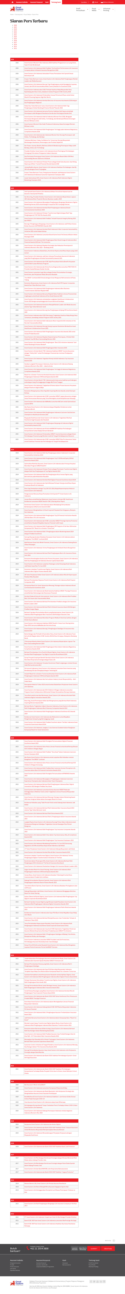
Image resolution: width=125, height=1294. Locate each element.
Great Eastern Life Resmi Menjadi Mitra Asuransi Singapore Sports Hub (46, 1187)
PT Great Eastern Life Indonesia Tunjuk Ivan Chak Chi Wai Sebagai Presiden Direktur (50, 1217)
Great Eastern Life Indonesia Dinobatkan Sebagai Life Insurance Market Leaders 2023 (50, 866)
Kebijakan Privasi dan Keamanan (38, 1281)
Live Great (13, 1268)
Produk (12, 1265)
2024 (15, 29)
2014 (15, 44)
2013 (15, 46)
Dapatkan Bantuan (15, 1270)
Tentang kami (19, 14)
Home (12, 14)
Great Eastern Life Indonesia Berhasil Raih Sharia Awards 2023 (43, 813)
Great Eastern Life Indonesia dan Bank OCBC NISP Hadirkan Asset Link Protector (49, 1146)
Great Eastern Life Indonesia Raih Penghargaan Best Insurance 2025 (45, 348)
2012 (15, 48)
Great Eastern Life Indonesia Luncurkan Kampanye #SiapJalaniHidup (45, 1088)
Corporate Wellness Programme (45, 1266)
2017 (15, 42)
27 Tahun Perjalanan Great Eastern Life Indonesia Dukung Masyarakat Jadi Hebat (49, 849)
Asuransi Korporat (41, 1263)
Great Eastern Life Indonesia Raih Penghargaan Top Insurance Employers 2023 (49, 840)
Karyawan (65, 1263)
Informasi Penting (93, 1266)
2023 (15, 31)
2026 (15, 25)
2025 (15, 27)
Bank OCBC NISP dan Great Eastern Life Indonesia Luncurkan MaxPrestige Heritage (50, 1220)
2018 (15, 40)
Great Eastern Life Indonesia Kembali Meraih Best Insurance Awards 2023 (47, 852)
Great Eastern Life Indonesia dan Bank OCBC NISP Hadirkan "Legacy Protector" (49, 1172)
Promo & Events (14, 1266)
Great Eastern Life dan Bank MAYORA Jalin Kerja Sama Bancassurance (46, 1169)
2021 (15, 35)
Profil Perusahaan (93, 1263)
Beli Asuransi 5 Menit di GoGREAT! (34, 1085)
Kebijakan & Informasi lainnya (56, 1281)
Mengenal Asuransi (15, 1263)
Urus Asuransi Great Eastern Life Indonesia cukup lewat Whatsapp (44, 1102)
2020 (15, 37)
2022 (15, 33)
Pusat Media (27, 14)
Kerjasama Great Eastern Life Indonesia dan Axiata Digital (42, 1124)
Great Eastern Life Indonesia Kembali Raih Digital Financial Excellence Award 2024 (50, 480)
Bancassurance (66, 1265)
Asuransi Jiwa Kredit (41, 1265)
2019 (15, 39)
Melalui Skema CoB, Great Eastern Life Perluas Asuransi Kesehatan (45, 1183)
